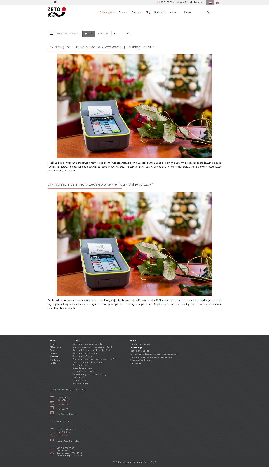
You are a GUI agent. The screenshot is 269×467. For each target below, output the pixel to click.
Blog (148, 12)
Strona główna (107, 12)
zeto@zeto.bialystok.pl (191, 2)
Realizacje (159, 12)
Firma (122, 12)
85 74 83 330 (167, 2)
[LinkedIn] (55, 1)
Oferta (135, 12)
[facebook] (50, 1)
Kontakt (187, 12)
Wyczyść (104, 33)
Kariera (173, 12)
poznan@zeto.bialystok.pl (68, 441)
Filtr (90, 33)
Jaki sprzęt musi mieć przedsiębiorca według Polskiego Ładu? (101, 47)
